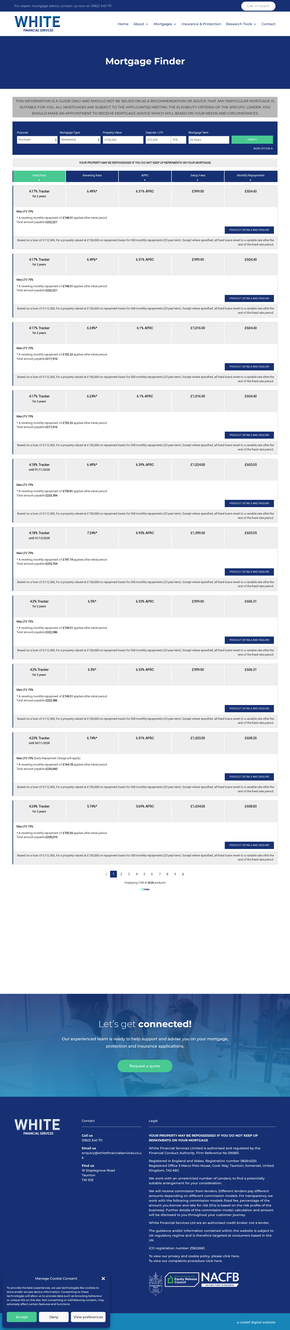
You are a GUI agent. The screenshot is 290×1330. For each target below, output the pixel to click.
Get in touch (258, 6)
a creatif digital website (256, 1322)
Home (123, 24)
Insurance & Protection (201, 24)
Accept (22, 1317)
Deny (53, 1317)
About (138, 24)
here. (235, 1256)
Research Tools (239, 24)
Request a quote (145, 1066)
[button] (103, 1278)
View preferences (88, 1317)
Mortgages (163, 24)
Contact (269, 24)
